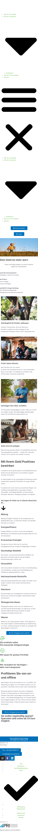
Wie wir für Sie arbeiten (11, 75)
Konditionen (9, 73)
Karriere (6, 77)
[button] (19, 119)
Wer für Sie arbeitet (10, 14)
